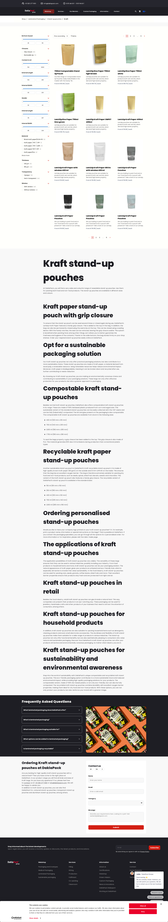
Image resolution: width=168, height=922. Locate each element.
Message (91, 810)
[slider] (22, 39)
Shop (24, 19)
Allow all (143, 906)
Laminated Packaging (37, 19)
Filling (71, 867)
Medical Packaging (45, 870)
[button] (35, 36)
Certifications (104, 870)
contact (27, 783)
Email (90, 787)
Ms (97, 769)
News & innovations (106, 884)
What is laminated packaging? (36, 720)
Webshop (48, 11)
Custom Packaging (89, 11)
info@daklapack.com (51, 3)
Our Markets (74, 11)
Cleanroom (73, 884)
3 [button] (99, 237)
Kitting (71, 870)
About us (102, 867)
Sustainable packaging (47, 877)
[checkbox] (35, 52)
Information (104, 11)
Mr (91, 769)
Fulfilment (72, 877)
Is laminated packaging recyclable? (38, 749)
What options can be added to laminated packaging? (45, 739)
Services (61, 11)
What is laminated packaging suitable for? (41, 729)
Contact (116, 11)
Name (90, 776)
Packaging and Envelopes (48, 867)
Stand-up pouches (55, 19)
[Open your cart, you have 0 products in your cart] (140, 11)
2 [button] (130, 36)
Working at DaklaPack (107, 891)
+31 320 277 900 (30, 3)
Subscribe (154, 848)
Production (73, 874)
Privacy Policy (144, 852)
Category (92, 799)
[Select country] (144, 11)
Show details (33, 918)
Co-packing (73, 881)
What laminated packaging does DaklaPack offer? (44, 710)
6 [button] (106, 237)
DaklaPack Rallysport (107, 888)
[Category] (116, 803)
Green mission (104, 877)
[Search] (136, 11)
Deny (143, 911)
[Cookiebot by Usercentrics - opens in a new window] (16, 918)
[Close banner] (161, 904)
